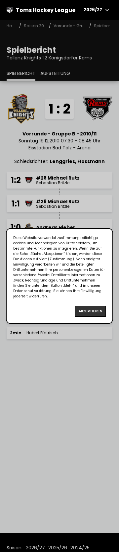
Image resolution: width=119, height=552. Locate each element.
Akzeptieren (90, 311)
